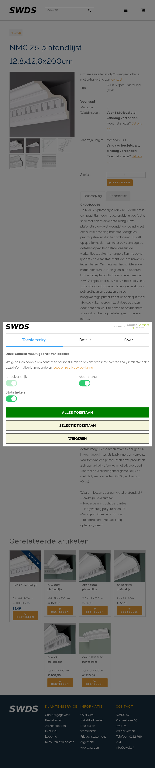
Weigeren (77, 438)
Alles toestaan (77, 412)
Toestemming (34, 340)
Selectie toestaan (77, 425)
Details (85, 340)
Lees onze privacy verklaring (73, 367)
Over (128, 340)
